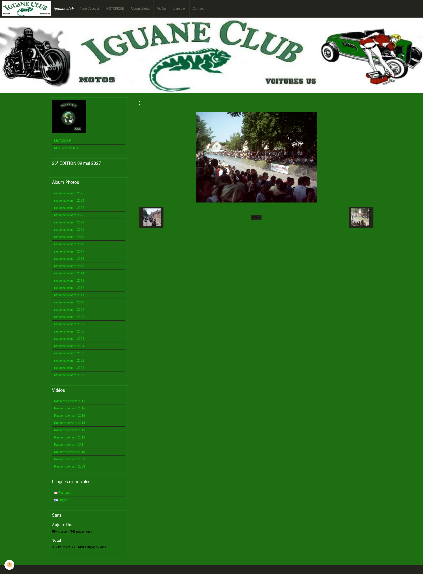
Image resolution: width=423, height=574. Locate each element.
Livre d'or (179, 8)
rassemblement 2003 (69, 353)
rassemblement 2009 (69, 309)
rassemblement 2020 (69, 229)
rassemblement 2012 (69, 288)
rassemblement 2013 (69, 280)
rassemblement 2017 (69, 251)
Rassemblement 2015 (69, 415)
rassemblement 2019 (69, 237)
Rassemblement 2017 (69, 401)
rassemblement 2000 (69, 375)
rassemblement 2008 (69, 317)
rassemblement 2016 (69, 258)
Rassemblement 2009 (69, 459)
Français (64, 492)
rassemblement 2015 (69, 266)
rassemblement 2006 (69, 331)
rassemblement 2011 (69, 295)
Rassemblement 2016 (69, 408)
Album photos (140, 8)
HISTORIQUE (115, 8)
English (63, 500)
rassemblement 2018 (69, 244)
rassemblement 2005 (69, 338)
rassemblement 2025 (69, 193)
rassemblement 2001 (69, 368)
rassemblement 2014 (69, 273)
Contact (198, 8)
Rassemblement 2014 (69, 423)
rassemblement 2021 (69, 222)
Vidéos (162, 8)
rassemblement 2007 (69, 324)
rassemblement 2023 (69, 208)
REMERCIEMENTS (66, 148)
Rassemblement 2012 (69, 437)
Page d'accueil (90, 8)
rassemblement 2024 (69, 200)
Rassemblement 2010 (69, 452)
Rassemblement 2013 (69, 430)
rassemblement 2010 (69, 302)
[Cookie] (9, 565)
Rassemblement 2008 (69, 466)
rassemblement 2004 (69, 346)
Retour (256, 217)
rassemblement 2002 (69, 360)
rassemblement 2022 (69, 215)
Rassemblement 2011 (69, 444)
